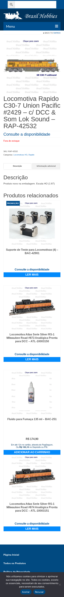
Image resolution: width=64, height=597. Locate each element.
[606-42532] (32, 66)
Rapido (57, 33)
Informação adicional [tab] (46, 166)
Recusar (39, 592)
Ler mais (32, 274)
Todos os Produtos (14, 563)
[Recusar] (59, 584)
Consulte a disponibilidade (26, 134)
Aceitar (26, 592)
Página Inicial (11, 554)
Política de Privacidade (16, 571)
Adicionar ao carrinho (32, 452)
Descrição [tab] (17, 166)
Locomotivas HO (20, 155)
